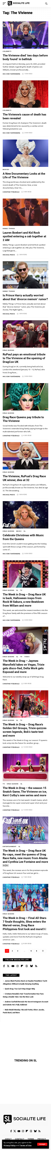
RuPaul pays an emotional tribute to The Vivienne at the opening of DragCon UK (24, 358)
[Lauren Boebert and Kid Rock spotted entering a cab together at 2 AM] (25, 212)
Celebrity (7, 51)
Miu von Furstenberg (11, 74)
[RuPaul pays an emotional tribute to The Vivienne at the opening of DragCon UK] (25, 334)
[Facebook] (4, 966)
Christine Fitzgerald (11, 192)
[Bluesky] (31, 966)
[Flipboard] (22, 966)
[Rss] (36, 966)
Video (27, 656)
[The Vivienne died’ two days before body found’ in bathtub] (25, 35)
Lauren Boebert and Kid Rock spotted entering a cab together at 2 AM (24, 236)
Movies (6, 169)
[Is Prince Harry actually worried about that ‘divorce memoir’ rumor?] (25, 275)
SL (25, 531)
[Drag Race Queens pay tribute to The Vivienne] (25, 396)
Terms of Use (25, 1145)
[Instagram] (17, 966)
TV (21, 590)
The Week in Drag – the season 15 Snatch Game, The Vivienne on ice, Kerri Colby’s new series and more (25, 791)
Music (19, 531)
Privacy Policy (10, 1145)
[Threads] (26, 966)
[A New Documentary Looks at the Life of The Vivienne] (25, 153)
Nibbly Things (9, 228)
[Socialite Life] (19, 3)
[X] (8, 966)
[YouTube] (13, 966)
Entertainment (9, 846)
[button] (42, 1144)
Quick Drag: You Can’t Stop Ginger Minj (20, 989)
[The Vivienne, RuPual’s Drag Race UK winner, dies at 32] (25, 455)
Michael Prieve (9, 255)
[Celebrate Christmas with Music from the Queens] (25, 514)
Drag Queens (8, 350)
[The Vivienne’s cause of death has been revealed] (25, 94)
